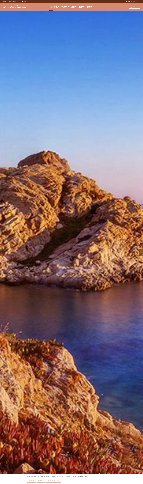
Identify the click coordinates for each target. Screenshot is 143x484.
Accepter (31, 481)
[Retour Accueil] (15, 7)
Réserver (135, 7)
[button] (2, 252)
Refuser (40, 481)
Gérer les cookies (53, 481)
